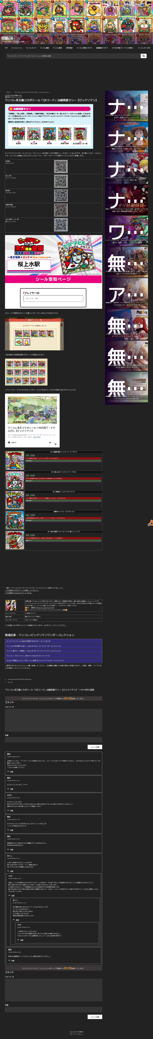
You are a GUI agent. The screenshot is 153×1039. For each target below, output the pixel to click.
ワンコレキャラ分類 (144, 48)
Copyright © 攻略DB (76, 1032)
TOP (6, 48)
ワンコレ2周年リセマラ (84, 48)
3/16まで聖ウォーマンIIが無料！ (123, 48)
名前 (6, 735)
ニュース (10, 682)
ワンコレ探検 (57, 48)
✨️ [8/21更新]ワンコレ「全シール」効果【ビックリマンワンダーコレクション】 (35, 660)
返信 (11, 772)
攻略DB (7, 38)
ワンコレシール (17, 48)
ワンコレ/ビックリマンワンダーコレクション (31, 92)
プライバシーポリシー (76, 1034)
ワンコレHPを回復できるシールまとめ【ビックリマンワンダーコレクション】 (34, 646)
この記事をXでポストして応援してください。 (22, 590)
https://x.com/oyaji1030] (46, 608)
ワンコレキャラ (31, 48)
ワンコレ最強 (44, 48)
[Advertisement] (76, 75)
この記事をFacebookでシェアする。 (19, 593)
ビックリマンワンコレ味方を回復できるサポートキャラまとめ (28, 641)
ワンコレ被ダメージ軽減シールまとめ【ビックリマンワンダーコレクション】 (34, 651)
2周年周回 (69, 48)
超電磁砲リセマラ (102, 48)
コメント (9, 707)
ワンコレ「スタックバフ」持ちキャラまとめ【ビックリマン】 (28, 656)
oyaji (20, 95)
